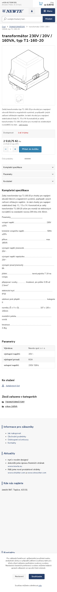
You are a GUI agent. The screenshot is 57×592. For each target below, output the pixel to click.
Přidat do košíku (30, 149)
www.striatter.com (16, 472)
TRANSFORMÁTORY (17, 27)
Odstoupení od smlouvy (18, 439)
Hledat (48, 18)
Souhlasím (37, 576)
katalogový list (13, 385)
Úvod (4, 27)
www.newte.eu (15, 466)
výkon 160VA (11, 406)
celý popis (23, 125)
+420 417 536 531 (9, 2)
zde (40, 585)
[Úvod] (13, 11)
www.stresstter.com (36, 472)
